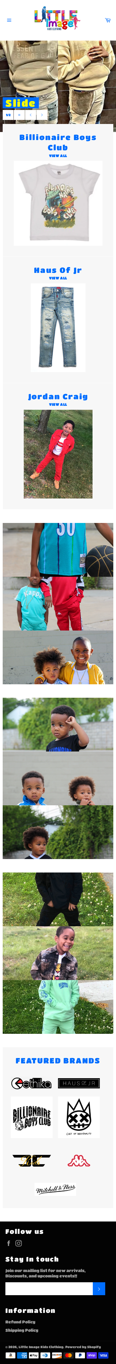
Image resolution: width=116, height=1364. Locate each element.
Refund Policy (20, 1321)
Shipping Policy (21, 1330)
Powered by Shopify (83, 1347)
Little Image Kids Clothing (41, 1347)
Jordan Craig (68, 114)
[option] (58, 86)
